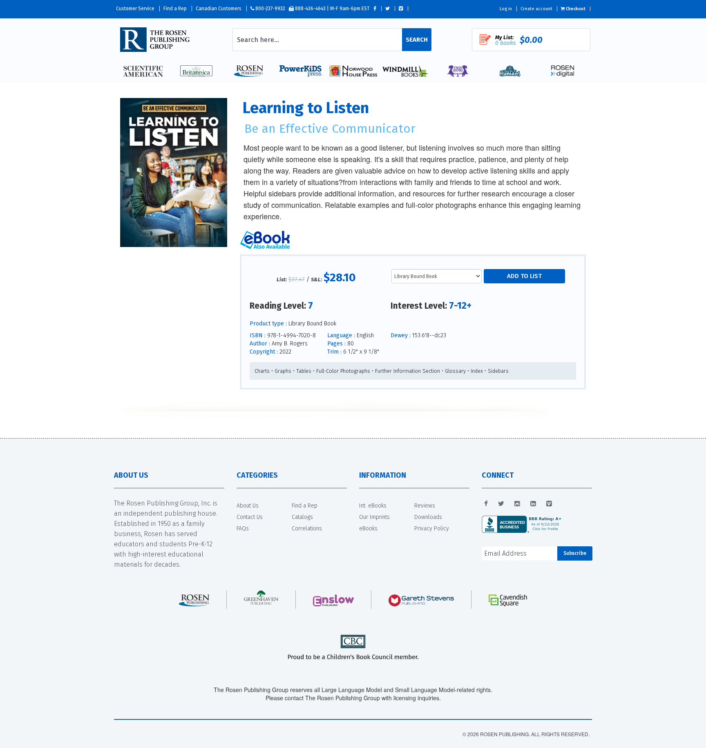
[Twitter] (501, 504)
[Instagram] (517, 504)
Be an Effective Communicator (330, 128)
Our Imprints (374, 517)
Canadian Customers (218, 8)
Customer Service (135, 8)
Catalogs (302, 517)
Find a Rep (175, 8)
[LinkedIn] (533, 504)
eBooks (368, 528)
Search (417, 39)
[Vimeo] (549, 504)
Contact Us (250, 517)
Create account (536, 8)
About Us (248, 505)
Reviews (424, 505)
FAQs (243, 528)
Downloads (428, 517)
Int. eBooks (373, 505)
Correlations (307, 528)
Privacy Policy (431, 528)
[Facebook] (486, 504)
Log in (506, 8)
